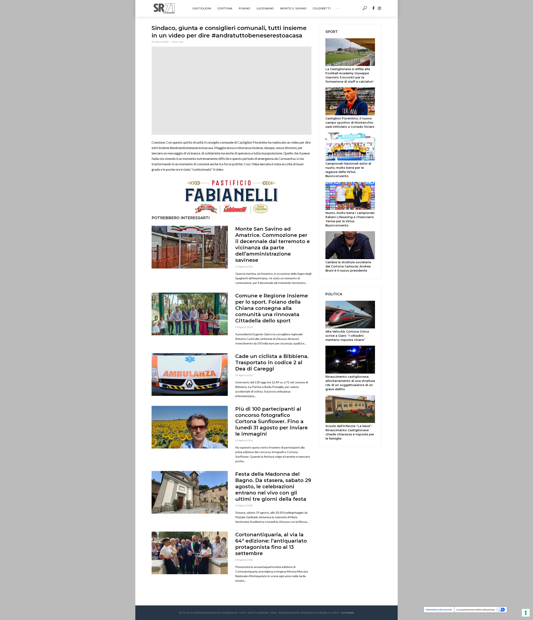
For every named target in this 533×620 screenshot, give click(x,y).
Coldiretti (322, 8)
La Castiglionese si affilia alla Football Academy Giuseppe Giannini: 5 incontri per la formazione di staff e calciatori (349, 75)
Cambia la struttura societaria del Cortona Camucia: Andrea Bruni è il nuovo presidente (348, 266)
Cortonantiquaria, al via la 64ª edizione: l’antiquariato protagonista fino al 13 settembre (271, 544)
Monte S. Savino (293, 8)
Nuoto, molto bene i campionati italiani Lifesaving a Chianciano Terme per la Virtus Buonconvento (350, 219)
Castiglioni (201, 8)
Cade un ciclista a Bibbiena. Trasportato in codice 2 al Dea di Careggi (272, 362)
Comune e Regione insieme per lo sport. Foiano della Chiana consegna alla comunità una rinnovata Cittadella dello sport (271, 308)
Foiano (244, 8)
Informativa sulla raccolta (439, 609)
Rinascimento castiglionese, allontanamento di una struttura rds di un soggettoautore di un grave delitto (350, 383)
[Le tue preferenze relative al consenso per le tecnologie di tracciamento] (526, 613)
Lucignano (265, 8)
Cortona (224, 8)
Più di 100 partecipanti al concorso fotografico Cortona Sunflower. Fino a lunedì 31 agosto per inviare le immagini (271, 421)
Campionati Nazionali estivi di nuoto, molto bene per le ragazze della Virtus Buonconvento (348, 170)
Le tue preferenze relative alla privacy (475, 609)
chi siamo (347, 612)
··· (338, 8)
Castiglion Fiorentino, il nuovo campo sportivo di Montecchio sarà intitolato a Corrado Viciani (349, 123)
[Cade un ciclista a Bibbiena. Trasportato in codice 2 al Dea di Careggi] (190, 374)
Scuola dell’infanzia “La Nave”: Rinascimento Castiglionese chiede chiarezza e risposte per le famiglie (349, 432)
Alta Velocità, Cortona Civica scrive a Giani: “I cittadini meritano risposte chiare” (347, 336)
